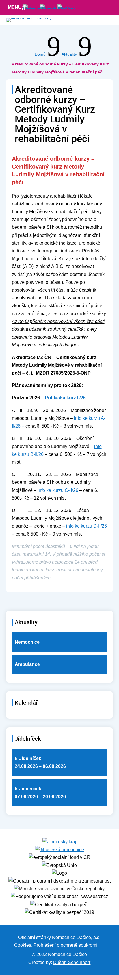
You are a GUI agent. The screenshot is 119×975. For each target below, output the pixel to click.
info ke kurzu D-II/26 (86, 526)
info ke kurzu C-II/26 (58, 490)
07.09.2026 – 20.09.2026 (40, 792)
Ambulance (27, 664)
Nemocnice (27, 642)
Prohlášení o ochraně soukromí (65, 945)
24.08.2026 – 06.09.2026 (40, 762)
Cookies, (23, 945)
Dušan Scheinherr (71, 962)
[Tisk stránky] (101, 945)
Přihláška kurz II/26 (65, 397)
